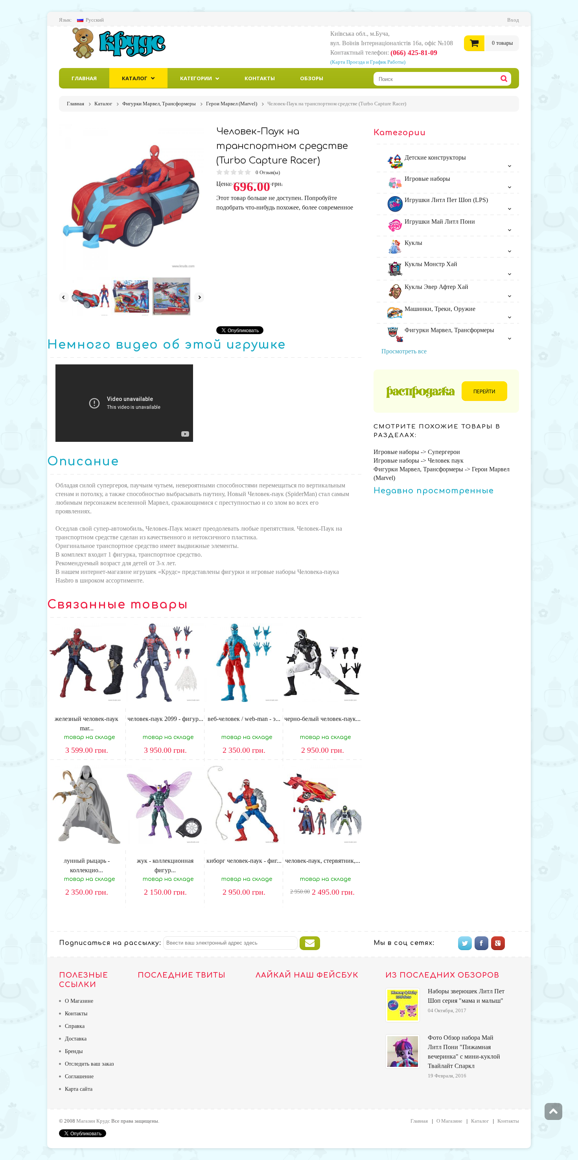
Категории (196, 78)
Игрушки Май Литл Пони (439, 221)
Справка (75, 1026)
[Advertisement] (282, 267)
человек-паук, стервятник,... (322, 860)
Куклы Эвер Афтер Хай (435, 286)
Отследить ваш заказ (89, 1064)
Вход (513, 20)
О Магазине (79, 1001)
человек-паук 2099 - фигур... (165, 718)
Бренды (74, 1051)
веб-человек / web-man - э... (244, 718)
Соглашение (79, 1076)
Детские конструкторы (434, 157)
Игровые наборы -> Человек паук (419, 460)
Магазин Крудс (125, 43)
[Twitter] (465, 943)
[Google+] (498, 943)
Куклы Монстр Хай (430, 264)
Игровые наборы (426, 178)
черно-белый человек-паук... (322, 718)
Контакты (260, 78)
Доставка (76, 1039)
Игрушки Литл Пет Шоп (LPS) (445, 200)
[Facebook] (481, 943)
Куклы (412, 242)
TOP (553, 1112)
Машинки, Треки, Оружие (439, 308)
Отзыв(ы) (268, 172)
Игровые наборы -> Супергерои (417, 452)
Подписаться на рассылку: (110, 943)
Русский (95, 20)
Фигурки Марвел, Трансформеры (448, 330)
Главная (84, 78)
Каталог (134, 78)
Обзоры (311, 78)
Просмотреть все (404, 351)
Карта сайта (78, 1089)
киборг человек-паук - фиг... (244, 860)
